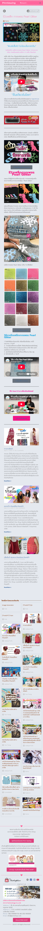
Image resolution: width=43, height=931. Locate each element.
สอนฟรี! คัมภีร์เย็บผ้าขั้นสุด (31, 810)
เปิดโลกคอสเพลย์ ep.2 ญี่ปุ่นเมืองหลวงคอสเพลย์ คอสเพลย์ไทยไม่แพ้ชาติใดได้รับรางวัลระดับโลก (32, 739)
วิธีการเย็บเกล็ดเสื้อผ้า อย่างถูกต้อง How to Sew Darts (11, 788)
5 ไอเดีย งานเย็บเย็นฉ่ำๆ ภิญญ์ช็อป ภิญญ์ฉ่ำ (9, 680)
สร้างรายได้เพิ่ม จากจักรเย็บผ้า (31, 690)
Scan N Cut (35, 99)
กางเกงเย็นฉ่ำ (8, 448)
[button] (40, 3)
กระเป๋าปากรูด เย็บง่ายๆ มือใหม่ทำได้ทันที (31, 767)
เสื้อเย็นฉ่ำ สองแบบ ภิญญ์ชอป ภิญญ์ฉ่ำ (16, 557)
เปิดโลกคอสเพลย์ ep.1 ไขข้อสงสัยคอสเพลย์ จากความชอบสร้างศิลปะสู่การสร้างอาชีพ (11, 764)
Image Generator (8, 605)
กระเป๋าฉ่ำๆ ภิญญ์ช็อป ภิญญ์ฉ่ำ (30, 668)
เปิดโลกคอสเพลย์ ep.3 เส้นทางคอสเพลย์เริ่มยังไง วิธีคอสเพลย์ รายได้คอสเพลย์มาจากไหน (31, 713)
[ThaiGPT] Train (7, 615)
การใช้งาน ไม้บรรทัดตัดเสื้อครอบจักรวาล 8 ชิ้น (10, 809)
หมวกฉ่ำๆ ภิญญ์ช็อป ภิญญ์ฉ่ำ (14, 506)
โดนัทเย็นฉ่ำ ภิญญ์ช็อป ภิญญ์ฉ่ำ (9, 658)
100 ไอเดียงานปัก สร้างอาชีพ (9, 710)
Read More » (7, 481)
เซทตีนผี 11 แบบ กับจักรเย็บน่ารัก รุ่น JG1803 (31, 788)
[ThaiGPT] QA (27, 605)
